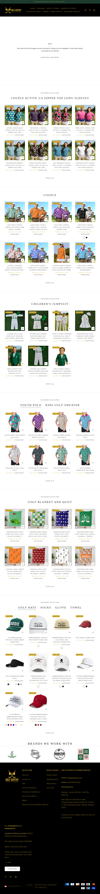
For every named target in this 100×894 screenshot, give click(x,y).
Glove (60, 607)
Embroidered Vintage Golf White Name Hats (38, 639)
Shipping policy (52, 779)
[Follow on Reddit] (16, 877)
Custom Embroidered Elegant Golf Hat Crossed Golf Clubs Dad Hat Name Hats (38, 717)
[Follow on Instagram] (11, 877)
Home (32, 8)
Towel (76, 607)
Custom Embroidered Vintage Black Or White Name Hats (85, 678)
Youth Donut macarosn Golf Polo (15, 436)
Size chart (50, 788)
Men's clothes (53, 8)
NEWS (24, 800)
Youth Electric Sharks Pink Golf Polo (38, 436)
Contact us (26, 779)
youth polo (31, 405)
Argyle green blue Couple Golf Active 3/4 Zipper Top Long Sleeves (15, 130)
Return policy (51, 783)
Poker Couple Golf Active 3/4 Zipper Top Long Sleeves (62, 130)
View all (50, 178)
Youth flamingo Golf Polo (85, 436)
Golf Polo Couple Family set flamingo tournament (85, 268)
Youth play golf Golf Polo (14, 469)
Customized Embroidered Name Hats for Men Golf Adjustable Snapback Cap (15, 717)
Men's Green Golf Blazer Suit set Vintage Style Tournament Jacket (14, 371)
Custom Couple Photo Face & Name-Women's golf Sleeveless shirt (61, 268)
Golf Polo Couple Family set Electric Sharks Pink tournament (61, 227)
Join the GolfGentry (29, 788)
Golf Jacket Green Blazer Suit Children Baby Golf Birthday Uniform (61, 371)
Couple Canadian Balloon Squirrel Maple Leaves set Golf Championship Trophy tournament (15, 268)
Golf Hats (27, 607)
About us (25, 775)
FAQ (23, 783)
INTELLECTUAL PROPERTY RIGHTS (35, 805)
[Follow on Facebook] (6, 877)
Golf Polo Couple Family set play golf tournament (85, 227)
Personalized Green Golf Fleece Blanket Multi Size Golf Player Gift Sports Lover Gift (38, 534)
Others (46, 11)
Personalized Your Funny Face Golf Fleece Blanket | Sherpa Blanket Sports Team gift (62, 534)
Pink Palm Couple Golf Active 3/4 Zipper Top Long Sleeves (85, 130)
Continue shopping (50, 57)
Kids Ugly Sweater (63, 405)
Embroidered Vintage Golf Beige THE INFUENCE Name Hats (61, 640)
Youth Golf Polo (33, 11)
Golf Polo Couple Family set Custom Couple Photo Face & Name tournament (38, 227)
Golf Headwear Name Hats (15, 677)
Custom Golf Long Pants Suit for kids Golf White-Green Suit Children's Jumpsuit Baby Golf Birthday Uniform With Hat (14, 336)
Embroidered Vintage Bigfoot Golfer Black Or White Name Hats (61, 678)
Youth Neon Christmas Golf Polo (38, 469)
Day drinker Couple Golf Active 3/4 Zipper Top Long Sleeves (61, 165)
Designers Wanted (72, 11)
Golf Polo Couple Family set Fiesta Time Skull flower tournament (14, 227)
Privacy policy (52, 775)
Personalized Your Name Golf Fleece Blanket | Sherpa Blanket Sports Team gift (38, 572)
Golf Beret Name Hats (85, 637)
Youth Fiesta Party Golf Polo (62, 469)
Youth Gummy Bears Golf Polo (61, 436)
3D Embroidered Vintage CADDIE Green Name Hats (14, 640)
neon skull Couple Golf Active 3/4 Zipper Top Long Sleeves (38, 130)
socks (45, 607)
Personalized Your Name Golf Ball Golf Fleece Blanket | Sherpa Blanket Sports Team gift (15, 534)
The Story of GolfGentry (31, 792)
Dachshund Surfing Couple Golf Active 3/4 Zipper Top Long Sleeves (15, 165)
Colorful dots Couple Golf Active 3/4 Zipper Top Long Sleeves (85, 165)
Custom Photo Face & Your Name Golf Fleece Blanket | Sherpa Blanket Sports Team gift (62, 572)
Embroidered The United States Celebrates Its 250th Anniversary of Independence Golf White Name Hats (38, 678)
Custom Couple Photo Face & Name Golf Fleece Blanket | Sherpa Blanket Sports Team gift (15, 572)
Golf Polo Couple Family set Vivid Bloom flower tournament (38, 268)
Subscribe (12, 869)
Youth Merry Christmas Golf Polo (85, 469)
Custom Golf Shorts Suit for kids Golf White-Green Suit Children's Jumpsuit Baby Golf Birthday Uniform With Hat (38, 336)
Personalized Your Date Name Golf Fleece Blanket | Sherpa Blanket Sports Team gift (85, 534)
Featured (41, 8)
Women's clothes (68, 8)
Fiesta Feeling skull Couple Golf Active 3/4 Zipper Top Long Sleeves (38, 165)
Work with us (56, 11)
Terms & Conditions (29, 796)
